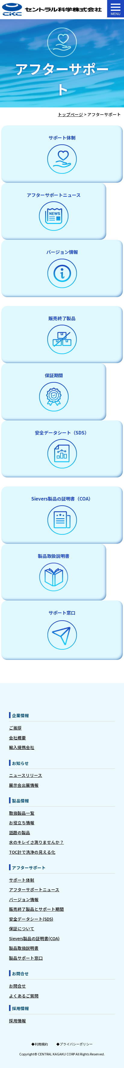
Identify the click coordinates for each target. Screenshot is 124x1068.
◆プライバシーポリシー (74, 1044)
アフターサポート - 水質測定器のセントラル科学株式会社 (52, 9)
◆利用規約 (39, 1044)
